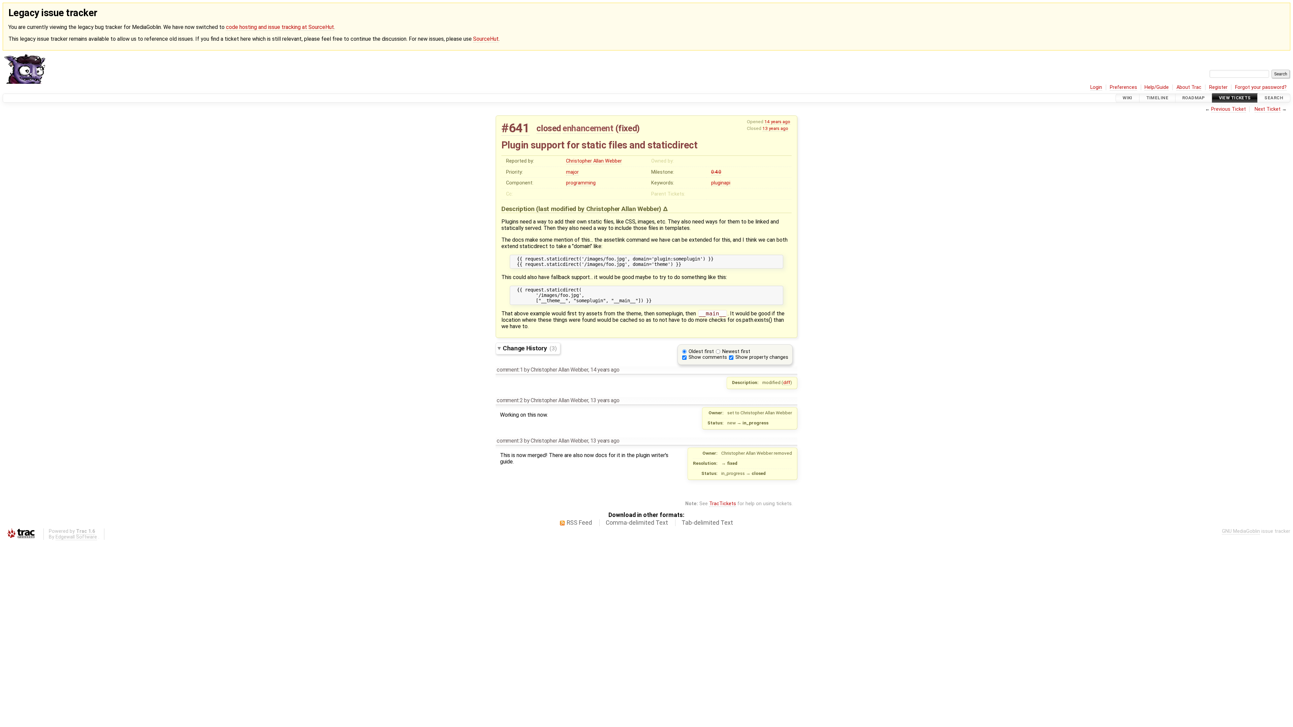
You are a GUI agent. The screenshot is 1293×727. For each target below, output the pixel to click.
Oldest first (701, 351)
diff (786, 382)
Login (1096, 87)
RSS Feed (579, 522)
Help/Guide (1157, 87)
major (572, 172)
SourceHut (486, 39)
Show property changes (761, 357)
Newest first (736, 351)
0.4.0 (716, 172)
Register (1218, 87)
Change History (530, 348)
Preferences (1123, 87)
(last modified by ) (599, 209)
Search (1273, 98)
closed (548, 128)
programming (581, 183)
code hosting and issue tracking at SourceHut (280, 27)
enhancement (588, 128)
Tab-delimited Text (707, 522)
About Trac (1188, 87)
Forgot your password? (1261, 87)
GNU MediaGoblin (1241, 531)
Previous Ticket (1228, 109)
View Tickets (1235, 98)
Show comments (708, 357)
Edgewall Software (76, 537)
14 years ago (777, 121)
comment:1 (510, 370)
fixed (627, 128)
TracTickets (722, 504)
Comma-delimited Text (637, 522)
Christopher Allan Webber (594, 161)
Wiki (1127, 98)
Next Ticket (1268, 109)
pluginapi (720, 183)
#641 (515, 128)
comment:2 (510, 400)
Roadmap (1193, 98)
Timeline (1157, 98)
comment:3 (510, 441)
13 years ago (775, 128)
